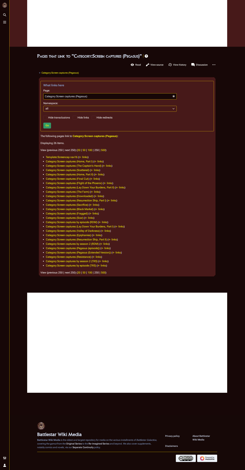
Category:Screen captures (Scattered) (67, 170)
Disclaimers (171, 446)
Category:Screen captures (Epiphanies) (68, 235)
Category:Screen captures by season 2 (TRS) (72, 261)
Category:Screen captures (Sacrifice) (67, 204)
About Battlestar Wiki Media (201, 438)
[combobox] (110, 96)
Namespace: (50, 103)
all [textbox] (47, 108)
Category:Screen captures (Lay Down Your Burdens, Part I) (80, 226)
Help (146, 56)
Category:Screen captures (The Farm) (67, 191)
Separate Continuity (83, 447)
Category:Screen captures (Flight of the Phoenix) (74, 183)
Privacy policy (172, 436)
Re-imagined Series (98, 443)
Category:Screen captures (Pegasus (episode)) (73, 248)
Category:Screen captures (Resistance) (68, 256)
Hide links (83, 117)
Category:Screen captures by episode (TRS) (71, 265)
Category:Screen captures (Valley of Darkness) (73, 230)
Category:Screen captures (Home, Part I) (69, 161)
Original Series (74, 443)
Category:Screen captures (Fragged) (67, 213)
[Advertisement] (127, 23)
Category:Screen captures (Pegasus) (60, 72)
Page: (46, 90)
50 (84, 150)
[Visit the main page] (4, 5)
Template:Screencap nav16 (62, 157)
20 (78, 150)
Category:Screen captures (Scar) (64, 217)
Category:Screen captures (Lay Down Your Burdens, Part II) (80, 187)
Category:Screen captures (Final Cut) (67, 178)
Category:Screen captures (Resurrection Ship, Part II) (76, 239)
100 (90, 150)
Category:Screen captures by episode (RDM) (71, 222)
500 (103, 150)
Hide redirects (104, 117)
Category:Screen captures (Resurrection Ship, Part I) (76, 200)
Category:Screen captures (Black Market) (70, 209)
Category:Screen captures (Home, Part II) (69, 174)
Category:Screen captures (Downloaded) (69, 196)
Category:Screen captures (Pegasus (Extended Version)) (78, 252)
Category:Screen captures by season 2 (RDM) (72, 243)
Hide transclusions (59, 117)
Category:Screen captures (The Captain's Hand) (73, 165)
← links (83, 157)
